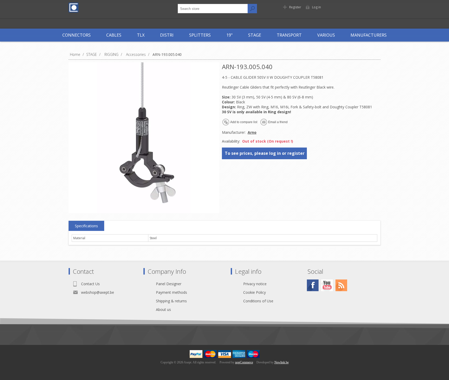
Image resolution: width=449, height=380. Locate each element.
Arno (252, 132)
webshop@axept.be (97, 292)
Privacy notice (255, 283)
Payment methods (171, 292)
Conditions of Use (258, 300)
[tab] (86, 226)
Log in (316, 7)
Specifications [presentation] (86, 225)
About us (163, 309)
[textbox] (213, 8)
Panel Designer (168, 283)
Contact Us (90, 283)
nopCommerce (244, 362)
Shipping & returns (171, 300)
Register (295, 7)
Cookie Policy (254, 292)
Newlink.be (281, 362)
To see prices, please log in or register (265, 153)
